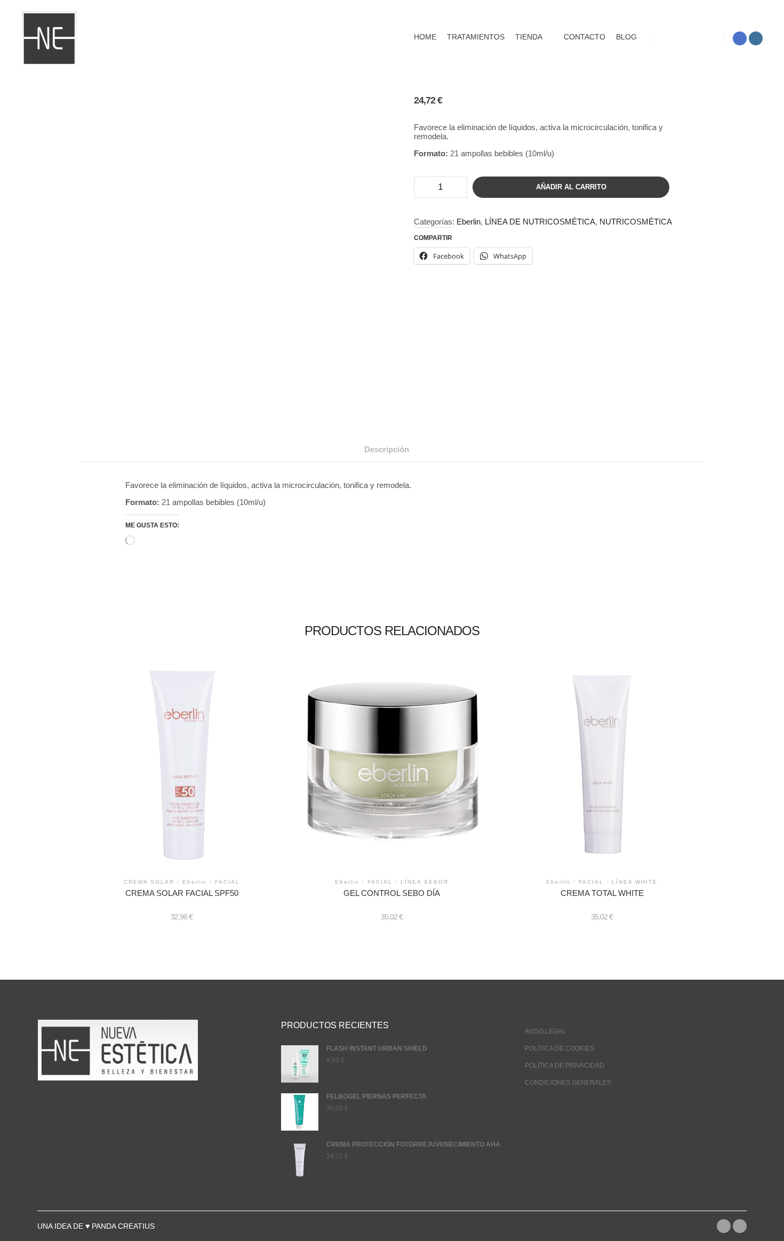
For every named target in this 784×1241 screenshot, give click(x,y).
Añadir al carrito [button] (182, 767)
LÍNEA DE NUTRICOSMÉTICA (540, 221)
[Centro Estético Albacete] (49, 38)
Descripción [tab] (386, 449)
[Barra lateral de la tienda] (668, 38)
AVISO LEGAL (545, 1031)
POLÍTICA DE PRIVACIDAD (564, 1065)
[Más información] (706, 38)
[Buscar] (687, 38)
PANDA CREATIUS (123, 1226)
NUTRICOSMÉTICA (635, 221)
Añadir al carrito (571, 187)
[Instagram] (756, 38)
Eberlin (469, 221)
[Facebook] (740, 38)
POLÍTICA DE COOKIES (559, 1048)
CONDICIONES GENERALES (568, 1082)
